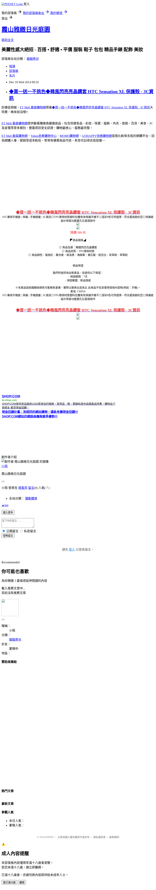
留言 (31, 487)
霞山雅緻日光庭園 (26, 29)
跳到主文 (8, 40)
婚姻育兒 (33, 58)
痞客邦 (22, 487)
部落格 (13, 71)
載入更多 (8, 512)
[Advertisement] (78, 175)
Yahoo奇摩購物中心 (44, 136)
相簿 (12, 66)
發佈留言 (8, 535)
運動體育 (31, 498)
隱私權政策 (99, 837)
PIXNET (49, 837)
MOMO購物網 (69, 136)
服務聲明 (114, 837)
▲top (5, 505)
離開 (21, 882)
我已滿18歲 (9, 882)
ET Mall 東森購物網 (33, 107)
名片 (12, 75)
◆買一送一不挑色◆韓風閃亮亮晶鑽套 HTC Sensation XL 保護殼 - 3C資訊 (101, 107)
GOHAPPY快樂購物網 (97, 136)
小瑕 (5, 466)
